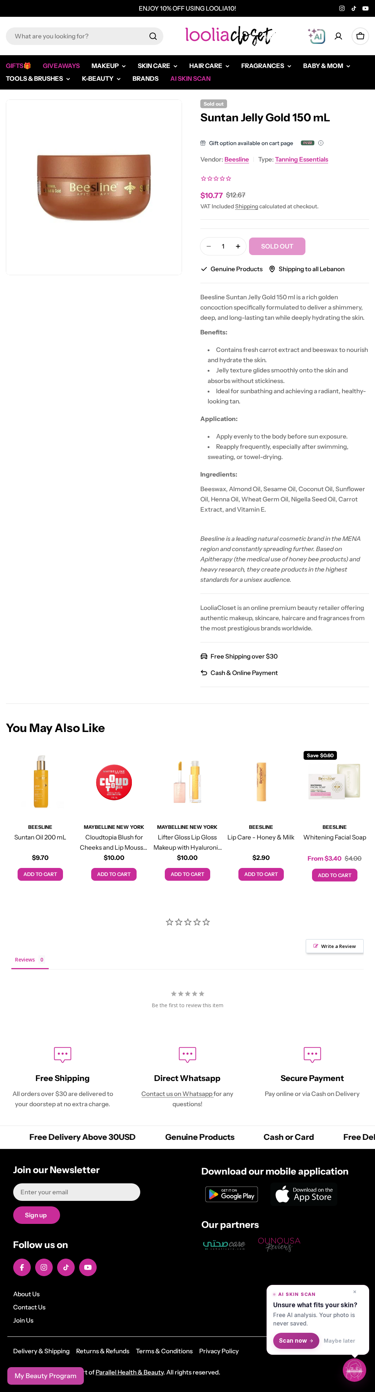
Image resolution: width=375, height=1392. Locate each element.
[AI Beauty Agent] (316, 36)
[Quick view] (64, 763)
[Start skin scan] (354, 1371)
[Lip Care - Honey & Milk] (261, 781)
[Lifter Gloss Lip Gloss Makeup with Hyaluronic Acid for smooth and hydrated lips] (187, 781)
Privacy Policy (219, 1351)
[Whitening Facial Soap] (334, 781)
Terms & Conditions (164, 1351)
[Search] (153, 36)
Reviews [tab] (25, 959)
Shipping (246, 206)
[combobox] (84, 36)
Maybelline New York (114, 827)
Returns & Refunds (102, 1351)
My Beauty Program (46, 1376)
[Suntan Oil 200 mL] (40, 781)
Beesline (236, 159)
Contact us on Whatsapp (177, 1093)
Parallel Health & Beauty (129, 1372)
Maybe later (339, 1341)
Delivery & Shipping (41, 1351)
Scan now (293, 1340)
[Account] (338, 36)
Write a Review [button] (338, 946)
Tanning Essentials (301, 159)
